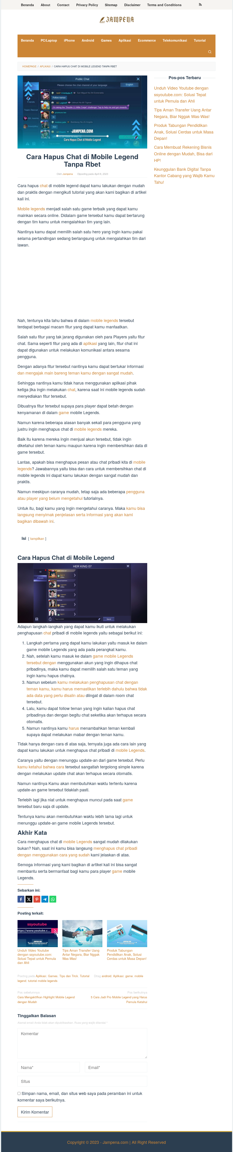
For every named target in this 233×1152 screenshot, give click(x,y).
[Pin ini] (36, 899)
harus (74, 728)
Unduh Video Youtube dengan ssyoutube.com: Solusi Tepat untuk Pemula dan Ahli (37, 956)
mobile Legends (130, 750)
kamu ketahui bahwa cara (41, 767)
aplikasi (90, 343)
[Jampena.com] (116, 19)
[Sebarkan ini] (21, 899)
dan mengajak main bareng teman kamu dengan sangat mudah (75, 373)
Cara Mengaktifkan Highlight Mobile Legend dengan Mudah (46, 997)
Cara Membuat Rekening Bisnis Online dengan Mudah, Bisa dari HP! (183, 153)
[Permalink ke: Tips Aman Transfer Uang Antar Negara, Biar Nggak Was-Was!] (82, 933)
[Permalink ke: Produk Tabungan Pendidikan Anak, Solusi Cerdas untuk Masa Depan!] (127, 933)
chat (44, 185)
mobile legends (104, 320)
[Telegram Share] (44, 899)
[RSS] (200, 5)
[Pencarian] (209, 51)
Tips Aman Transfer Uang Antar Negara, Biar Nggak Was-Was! (80, 954)
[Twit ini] (28, 899)
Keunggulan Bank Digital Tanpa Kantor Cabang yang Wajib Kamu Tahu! (184, 175)
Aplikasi (41, 976)
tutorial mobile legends (43, 980)
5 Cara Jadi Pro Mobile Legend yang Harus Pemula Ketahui (119, 997)
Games (53, 976)
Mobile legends (31, 208)
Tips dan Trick (68, 976)
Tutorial (84, 976)
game (64, 412)
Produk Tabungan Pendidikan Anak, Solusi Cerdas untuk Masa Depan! (127, 954)
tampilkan (37, 538)
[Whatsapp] (52, 899)
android (106, 976)
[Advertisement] (82, 283)
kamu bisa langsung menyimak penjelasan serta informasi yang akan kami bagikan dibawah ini (81, 514)
